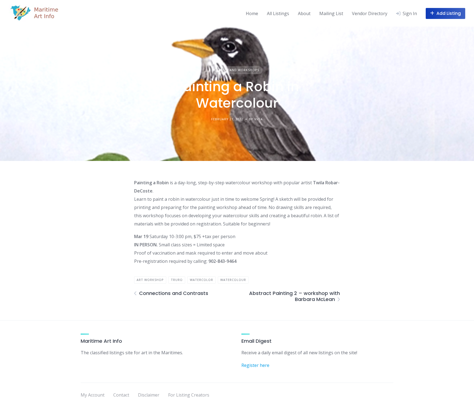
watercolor (201, 280)
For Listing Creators (188, 395)
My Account (93, 395)
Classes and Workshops (237, 70)
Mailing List (331, 13)
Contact (121, 395)
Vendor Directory (369, 13)
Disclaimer (148, 395)
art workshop (150, 280)
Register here (255, 365)
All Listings (278, 13)
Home (252, 13)
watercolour (233, 280)
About (304, 13)
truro (177, 280)
